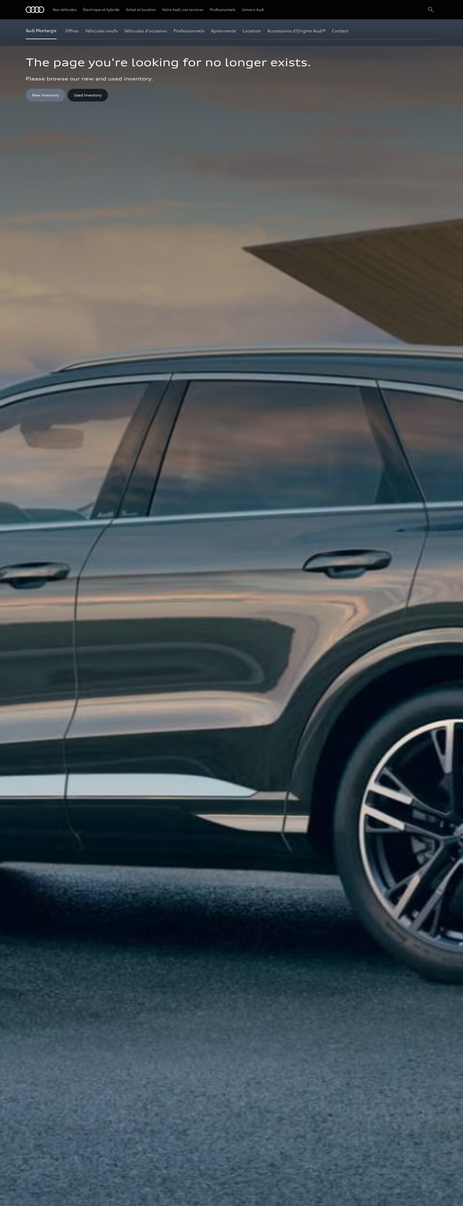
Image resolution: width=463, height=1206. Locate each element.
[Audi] (35, 9)
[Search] (430, 9)
